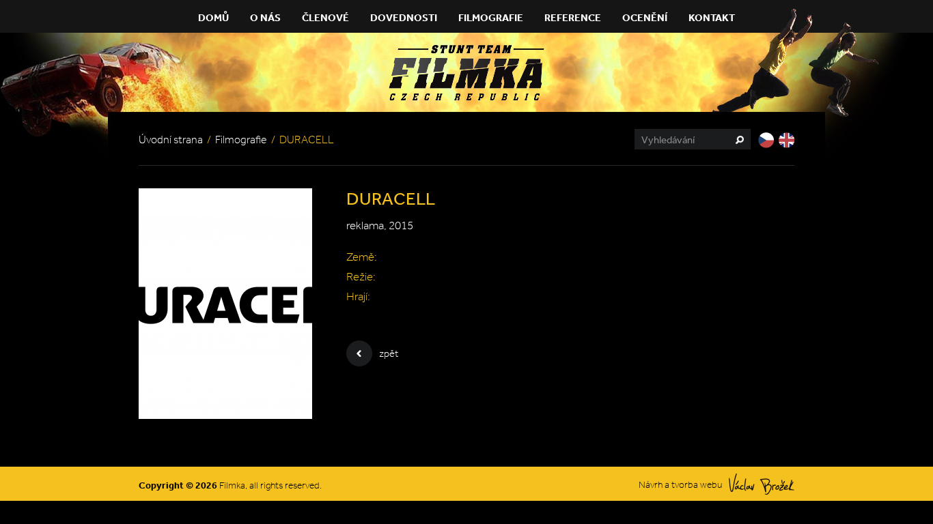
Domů (213, 17)
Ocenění (644, 17)
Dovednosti (403, 17)
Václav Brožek (761, 484)
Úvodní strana (171, 139)
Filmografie (490, 17)
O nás (265, 17)
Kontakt (711, 17)
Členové (325, 17)
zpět (388, 353)
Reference (572, 17)
